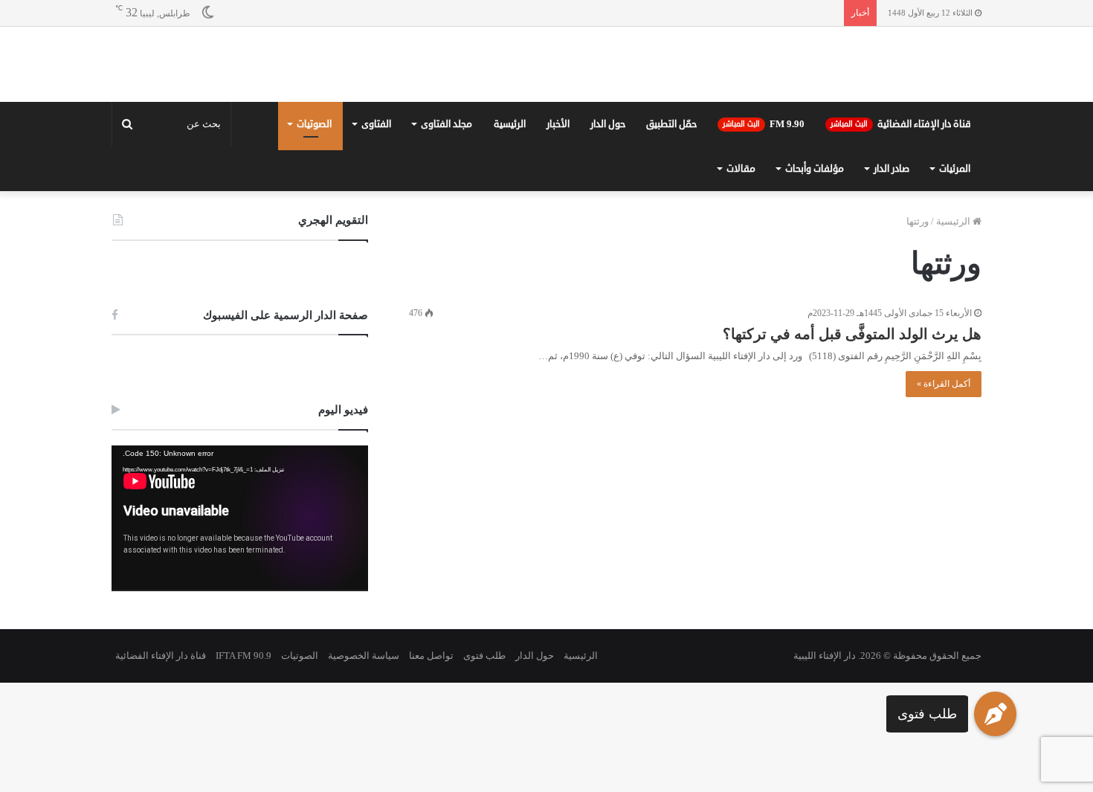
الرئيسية (510, 233)
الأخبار (558, 233)
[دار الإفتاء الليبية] (546, 119)
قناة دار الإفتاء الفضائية (901, 233)
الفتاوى (376, 233)
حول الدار (607, 233)
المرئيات (954, 278)
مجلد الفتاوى (446, 233)
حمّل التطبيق (671, 233)
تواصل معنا (431, 764)
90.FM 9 (764, 233)
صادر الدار (891, 278)
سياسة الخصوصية (363, 764)
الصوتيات (314, 233)
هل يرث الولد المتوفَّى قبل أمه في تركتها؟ (852, 443)
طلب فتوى (927, 713)
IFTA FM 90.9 (243, 764)
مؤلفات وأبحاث (814, 278)
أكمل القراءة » (943, 493)
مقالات (740, 278)
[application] (240, 628)
